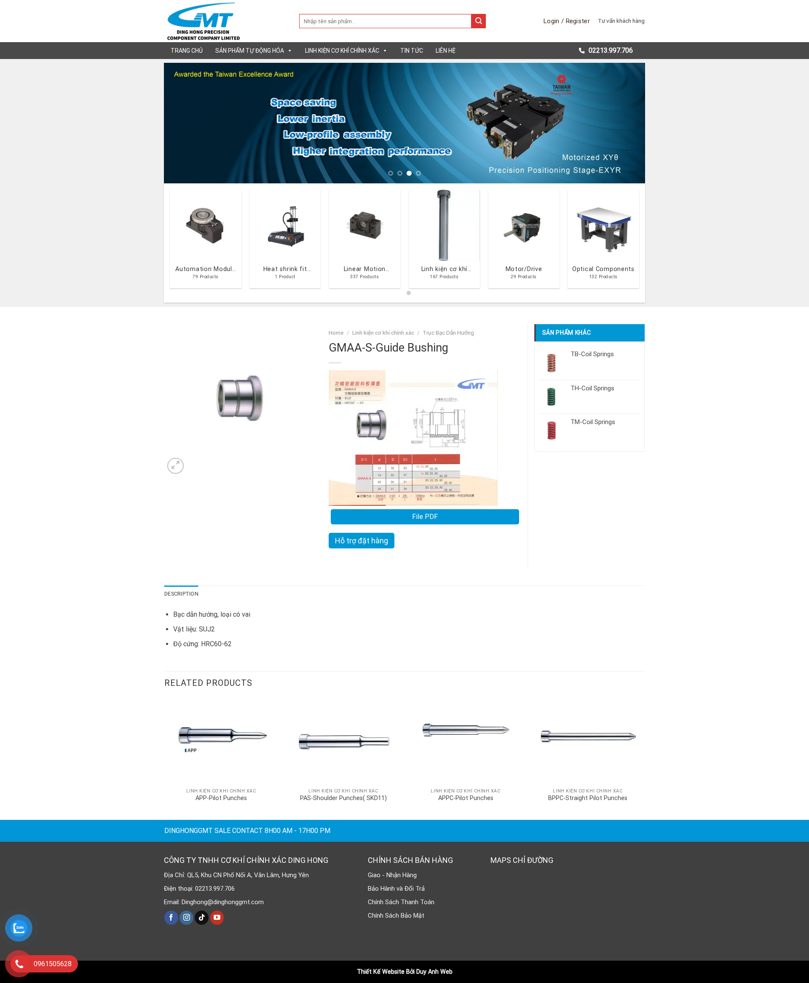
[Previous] (184, 123)
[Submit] (478, 21)
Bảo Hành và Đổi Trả (396, 888)
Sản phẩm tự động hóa (249, 50)
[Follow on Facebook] (171, 917)
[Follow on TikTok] (202, 917)
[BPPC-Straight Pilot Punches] (588, 741)
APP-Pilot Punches (221, 798)
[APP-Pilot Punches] (221, 741)
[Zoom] (175, 466)
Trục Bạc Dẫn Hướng (448, 332)
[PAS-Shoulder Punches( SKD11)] (343, 741)
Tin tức (411, 50)
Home (336, 332)
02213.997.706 (610, 50)
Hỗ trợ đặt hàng (361, 540)
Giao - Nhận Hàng (392, 875)
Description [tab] (181, 594)
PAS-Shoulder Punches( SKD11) (343, 798)
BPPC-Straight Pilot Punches (587, 798)
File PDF (425, 517)
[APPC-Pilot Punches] (465, 741)
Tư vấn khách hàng (621, 20)
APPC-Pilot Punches (465, 798)
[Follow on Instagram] (186, 917)
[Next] (624, 123)
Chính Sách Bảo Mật (396, 915)
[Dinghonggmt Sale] (225, 21)
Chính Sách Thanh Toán (401, 902)
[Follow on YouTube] (217, 917)
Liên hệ (445, 50)
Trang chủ (187, 50)
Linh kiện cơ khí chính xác (342, 50)
